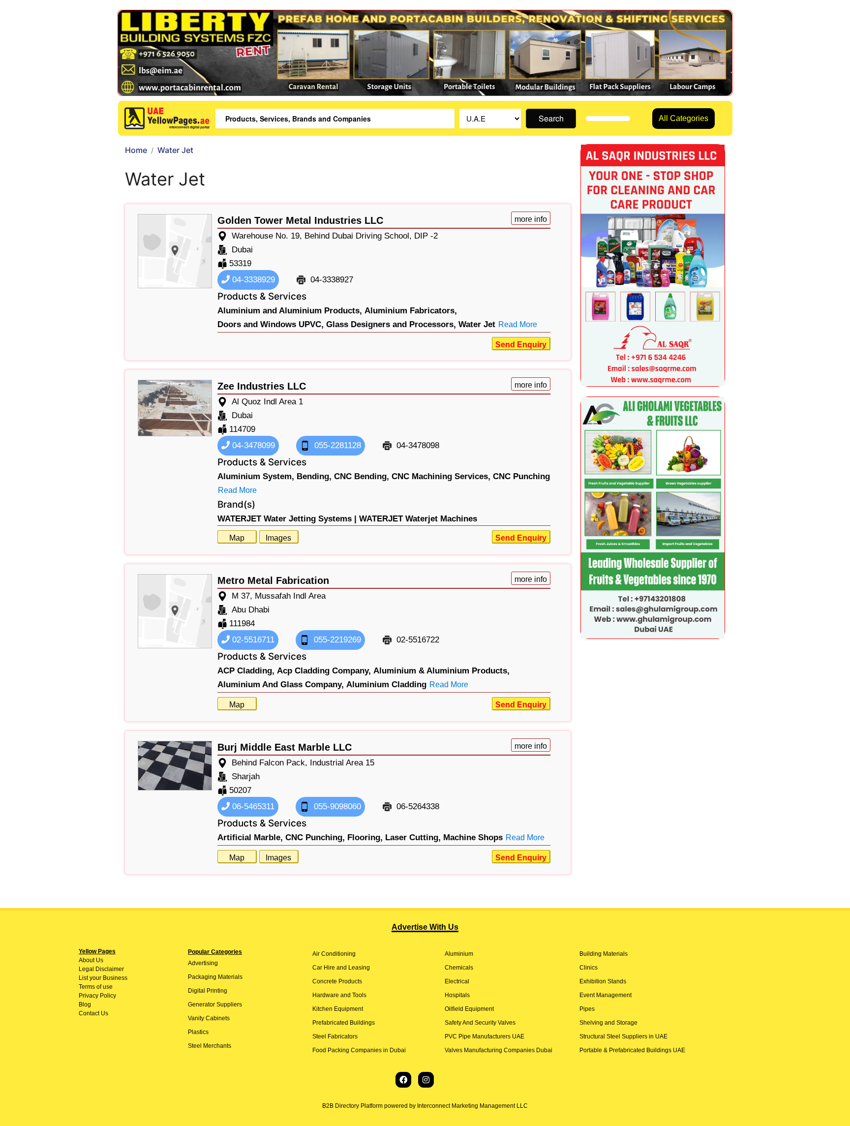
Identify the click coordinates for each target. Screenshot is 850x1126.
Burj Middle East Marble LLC (284, 747)
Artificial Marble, (250, 837)
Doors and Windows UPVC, (270, 324)
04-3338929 (252, 279)
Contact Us (93, 1013)
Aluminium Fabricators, (410, 310)
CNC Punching (521, 476)
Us (98, 960)
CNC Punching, (315, 837)
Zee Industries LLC (261, 386)
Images (278, 538)
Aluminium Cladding (386, 684)
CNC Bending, (361, 476)
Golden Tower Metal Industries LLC (300, 220)
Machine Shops (473, 837)
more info (531, 219)
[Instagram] (426, 1080)
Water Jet (476, 324)
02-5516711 (252, 639)
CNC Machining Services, (441, 476)
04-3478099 (252, 445)
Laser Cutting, (413, 837)
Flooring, (365, 837)
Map (236, 538)
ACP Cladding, (245, 670)
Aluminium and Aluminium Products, (289, 310)
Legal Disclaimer (101, 969)
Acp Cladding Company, (324, 670)
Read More (517, 324)
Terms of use (96, 986)
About (86, 960)
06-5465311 (252, 806)
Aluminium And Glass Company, (280, 684)
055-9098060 (336, 806)
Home (136, 150)
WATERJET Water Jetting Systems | (287, 518)
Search (551, 118)
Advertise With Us (425, 927)
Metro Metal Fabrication (273, 580)
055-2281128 (336, 445)
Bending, (314, 476)
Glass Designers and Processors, (391, 324)
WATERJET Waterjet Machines (418, 518)
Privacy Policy (97, 995)
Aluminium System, (255, 476)
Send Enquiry (520, 344)
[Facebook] (403, 1080)
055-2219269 (336, 639)
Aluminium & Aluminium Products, (441, 670)
